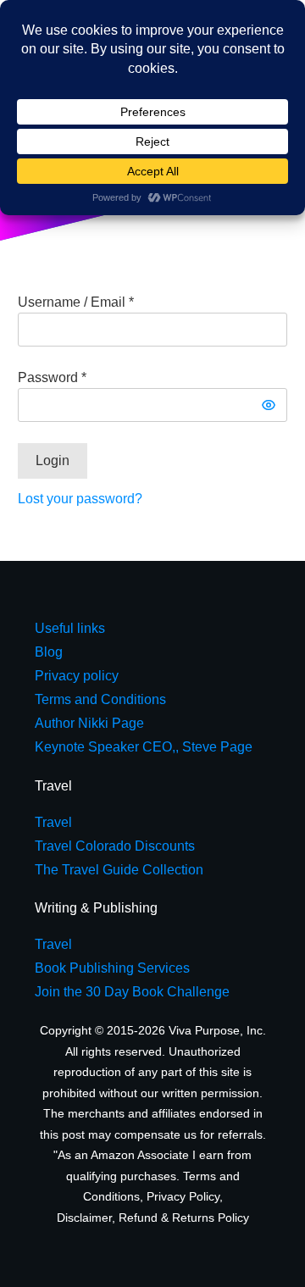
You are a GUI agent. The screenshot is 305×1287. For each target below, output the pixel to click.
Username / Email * (76, 302)
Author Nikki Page (89, 723)
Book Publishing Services (112, 968)
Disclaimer (84, 1217)
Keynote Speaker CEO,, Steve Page (143, 747)
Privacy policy (77, 675)
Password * (52, 377)
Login (52, 460)
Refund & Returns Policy (184, 1217)
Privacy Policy (183, 1196)
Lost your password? (80, 498)
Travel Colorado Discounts (115, 846)
